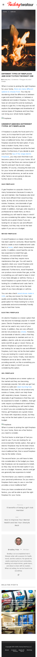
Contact (13, 650)
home (10, 247)
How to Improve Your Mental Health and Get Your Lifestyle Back (17, 521)
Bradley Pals (6, 79)
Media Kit (21, 650)
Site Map (29, 650)
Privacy (15, 651)
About (7, 650)
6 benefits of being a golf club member (20, 508)
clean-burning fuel (24, 387)
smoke (23, 332)
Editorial (15, 79)
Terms (22, 651)
